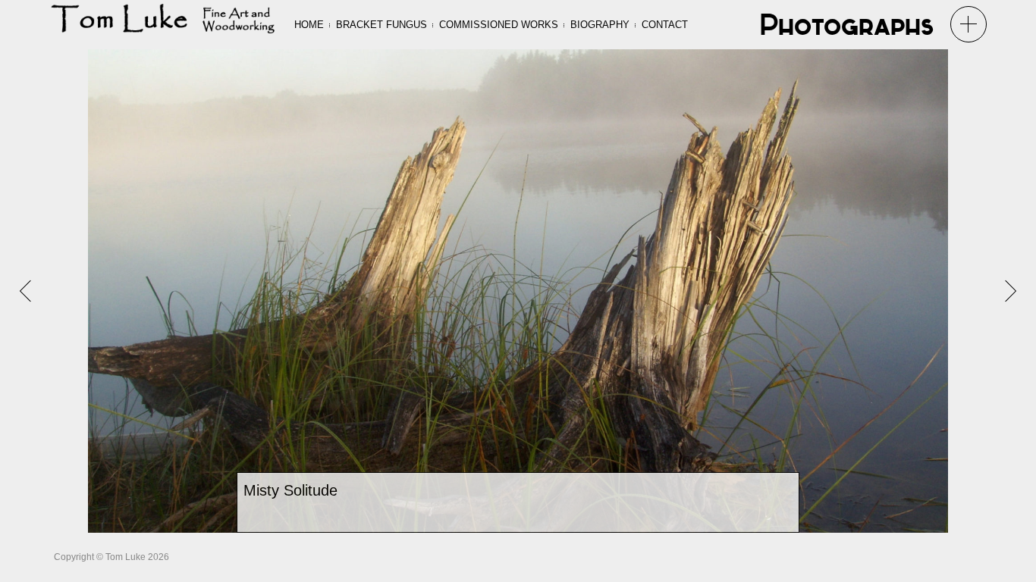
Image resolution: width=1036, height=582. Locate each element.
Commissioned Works (498, 24)
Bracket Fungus (381, 24)
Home (309, 24)
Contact (665, 24)
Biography (599, 24)
